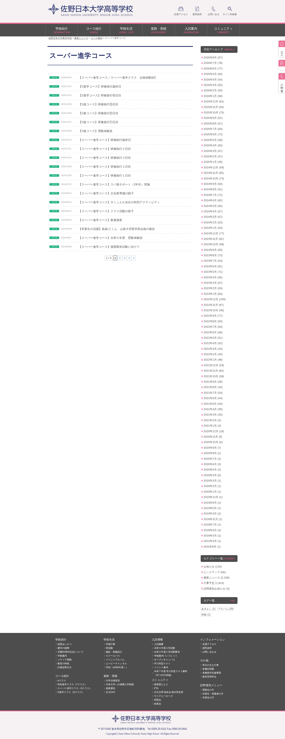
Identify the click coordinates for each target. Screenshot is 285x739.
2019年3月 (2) (212, 513)
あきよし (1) (208, 608)
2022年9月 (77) (213, 315)
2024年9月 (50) (213, 183)
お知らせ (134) (213, 566)
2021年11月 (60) (214, 370)
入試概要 (158, 644)
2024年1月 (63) (213, 227)
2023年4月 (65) (213, 277)
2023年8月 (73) (213, 255)
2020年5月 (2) (212, 469)
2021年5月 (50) (213, 403)
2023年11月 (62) (214, 238)
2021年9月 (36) (213, 381)
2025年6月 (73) (213, 134)
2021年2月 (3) (212, 420)
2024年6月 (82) (213, 200)
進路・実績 (158, 30)
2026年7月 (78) (213, 62)
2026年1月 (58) (213, 96)
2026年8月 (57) (213, 57)
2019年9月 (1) (212, 502)
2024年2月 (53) (213, 222)
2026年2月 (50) (213, 90)
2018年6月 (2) (212, 530)
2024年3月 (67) (213, 216)
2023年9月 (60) (213, 249)
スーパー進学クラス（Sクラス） (75, 688)
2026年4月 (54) (213, 79)
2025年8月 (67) (213, 123)
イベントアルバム (115, 659)
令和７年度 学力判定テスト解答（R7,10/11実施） (170, 673)
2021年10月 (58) (214, 376)
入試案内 (191, 30)
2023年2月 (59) (213, 288)
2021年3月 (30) (213, 414)
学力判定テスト (162, 663)
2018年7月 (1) (212, 524)
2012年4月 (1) (212, 541)
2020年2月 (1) (212, 486)
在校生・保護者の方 (212, 693)
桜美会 (157, 703)
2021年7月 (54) (213, 392)
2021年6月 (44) (213, 398)
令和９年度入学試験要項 (167, 652)
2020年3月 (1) (212, 480)
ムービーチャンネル (116, 663)
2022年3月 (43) (213, 348)
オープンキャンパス (164, 659)
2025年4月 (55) (213, 145)
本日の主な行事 (210, 665)
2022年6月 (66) (213, 332)
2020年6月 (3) (212, 464)
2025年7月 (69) (213, 128)
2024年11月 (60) (214, 172)
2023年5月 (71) (213, 271)
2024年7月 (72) (213, 194)
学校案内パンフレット (165, 655)
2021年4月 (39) (213, 409)
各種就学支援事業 (211, 672)
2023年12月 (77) (214, 233)
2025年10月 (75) (214, 112)
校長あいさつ (65, 644)
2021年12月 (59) (214, 365)
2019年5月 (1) (212, 508)
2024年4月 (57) (213, 211)
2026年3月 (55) (213, 85)
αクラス (62, 680)
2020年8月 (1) (212, 453)
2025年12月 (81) (214, 101)
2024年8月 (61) (213, 189)
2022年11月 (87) (214, 304)
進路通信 (110, 688)
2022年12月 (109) (215, 299)
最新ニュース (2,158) (217, 577)
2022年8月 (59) (213, 321)
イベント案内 (161, 667)
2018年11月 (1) (213, 519)
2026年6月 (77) (213, 68)
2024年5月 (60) (213, 205)
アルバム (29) (225, 608)
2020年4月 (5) (212, 475)
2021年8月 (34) (213, 387)
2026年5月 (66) (213, 73)
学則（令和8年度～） (117, 667)
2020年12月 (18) (214, 431)
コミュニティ (223, 30)
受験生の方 (208, 689)
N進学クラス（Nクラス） (71, 692)
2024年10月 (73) (214, 178)
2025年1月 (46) (213, 161)
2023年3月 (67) (213, 282)
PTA (156, 688)
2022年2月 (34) (213, 354)
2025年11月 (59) (214, 107)
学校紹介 (62, 30)
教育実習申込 (209, 676)
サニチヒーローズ (163, 696)
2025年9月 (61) (213, 117)
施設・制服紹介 (114, 652)
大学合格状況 (113, 680)
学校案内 (62, 655)
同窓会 (157, 700)
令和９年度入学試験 (164, 648)
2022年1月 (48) (213, 359)
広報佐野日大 (65, 667)
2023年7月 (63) (213, 260)
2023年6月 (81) (213, 266)
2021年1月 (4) (212, 425)
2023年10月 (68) (214, 244)
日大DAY (110, 692)
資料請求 (207, 648)
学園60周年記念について (71, 652)
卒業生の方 (208, 697)
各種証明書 (208, 669)
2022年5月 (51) (213, 337)
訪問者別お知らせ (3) (217, 588)
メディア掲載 (65, 659)
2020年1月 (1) (212, 491)
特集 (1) (205, 614)
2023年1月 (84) (213, 293)
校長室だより (161, 684)
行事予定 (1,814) (214, 583)
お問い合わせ (209, 652)
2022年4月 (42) (213, 343)
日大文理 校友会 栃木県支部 (168, 692)
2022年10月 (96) (214, 310)
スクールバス (113, 655)
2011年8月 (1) (212, 546)
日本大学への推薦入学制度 (120, 684)
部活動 (109, 648)
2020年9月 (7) (212, 447)
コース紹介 (94, 30)
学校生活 (126, 30)
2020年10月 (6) (213, 442)
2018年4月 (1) (212, 535)
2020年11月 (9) (213, 436)
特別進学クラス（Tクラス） (72, 684)
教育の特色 (63, 663)
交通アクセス (209, 644)
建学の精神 (63, 648)
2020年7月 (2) (212, 458)
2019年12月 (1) (213, 497)
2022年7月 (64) (213, 326)
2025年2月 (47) (213, 156)
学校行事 (110, 644)
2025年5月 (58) (213, 139)
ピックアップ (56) (215, 572)
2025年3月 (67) (213, 151)
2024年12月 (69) (214, 167)
